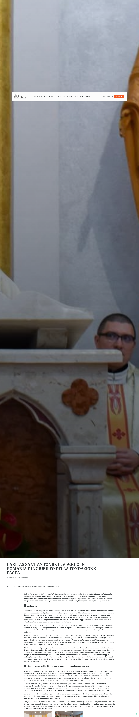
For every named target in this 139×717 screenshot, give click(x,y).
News (81, 96)
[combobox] (107, 96)
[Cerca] (112, 96)
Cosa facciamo (49, 96)
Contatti (89, 96)
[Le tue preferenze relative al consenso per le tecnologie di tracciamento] (136, 714)
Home (30, 96)
